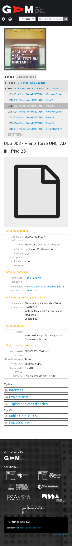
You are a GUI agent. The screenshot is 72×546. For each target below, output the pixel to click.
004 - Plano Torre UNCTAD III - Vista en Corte (37, 111)
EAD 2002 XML (19, 423)
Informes (15, 390)
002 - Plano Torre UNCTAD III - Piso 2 (33, 100)
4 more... (14, 134)
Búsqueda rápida (26, 76)
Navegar (26, 18)
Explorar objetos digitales (28, 404)
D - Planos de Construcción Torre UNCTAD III (38, 88)
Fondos (9, 76)
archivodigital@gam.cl (31, 528)
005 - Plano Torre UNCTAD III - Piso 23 (33, 117)
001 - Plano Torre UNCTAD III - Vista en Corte (37, 94)
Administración (60, 534)
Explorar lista (18, 397)
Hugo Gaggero (33, 277)
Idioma (10, 19)
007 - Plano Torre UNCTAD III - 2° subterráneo (37, 129)
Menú (3, 19)
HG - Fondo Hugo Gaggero (31, 82)
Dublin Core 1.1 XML (23, 416)
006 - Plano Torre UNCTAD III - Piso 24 (33, 123)
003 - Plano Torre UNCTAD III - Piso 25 (33, 105)
